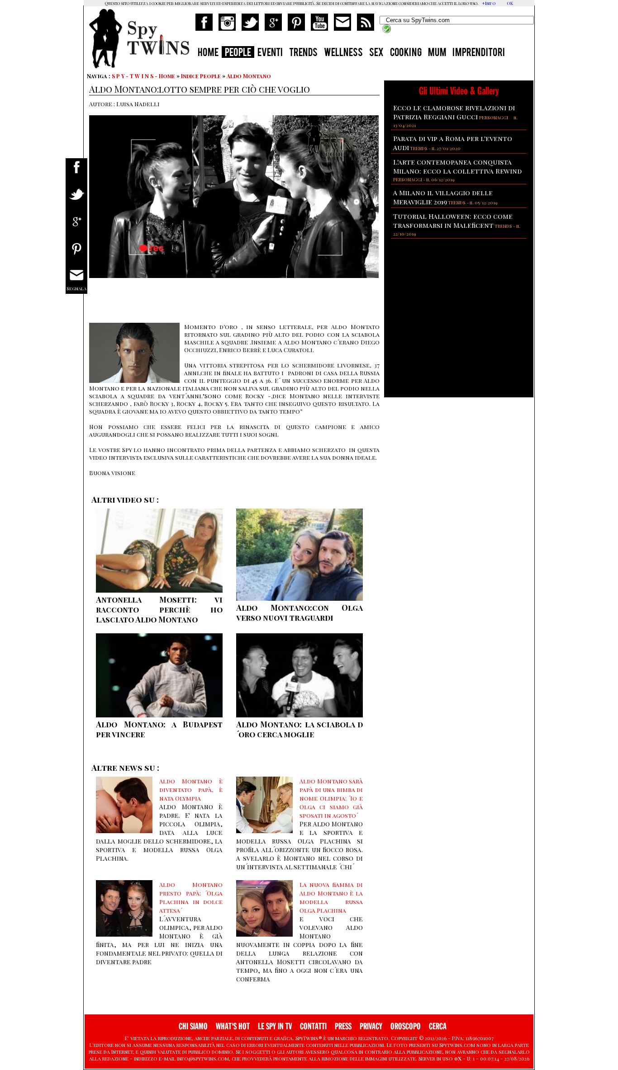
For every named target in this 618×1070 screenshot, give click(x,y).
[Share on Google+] (76, 227)
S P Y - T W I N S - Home (143, 76)
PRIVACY (371, 1026)
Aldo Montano (249, 76)
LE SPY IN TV (275, 1026)
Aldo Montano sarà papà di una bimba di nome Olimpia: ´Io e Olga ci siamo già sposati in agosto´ (331, 798)
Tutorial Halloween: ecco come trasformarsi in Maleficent (453, 221)
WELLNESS (343, 53)
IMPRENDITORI (478, 53)
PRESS (343, 1026)
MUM (437, 53)
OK (510, 3)
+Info (489, 3)
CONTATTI (313, 1026)
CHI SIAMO (193, 1026)
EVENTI (270, 53)
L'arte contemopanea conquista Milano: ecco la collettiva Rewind (457, 166)
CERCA (438, 1026)
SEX (376, 53)
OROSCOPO (405, 1026)
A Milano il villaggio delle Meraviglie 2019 (443, 197)
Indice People (201, 76)
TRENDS (303, 53)
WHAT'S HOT (233, 1026)
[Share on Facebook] (76, 173)
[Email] (76, 281)
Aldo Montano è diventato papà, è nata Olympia (191, 789)
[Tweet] (76, 200)
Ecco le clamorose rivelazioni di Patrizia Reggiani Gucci (454, 112)
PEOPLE (238, 53)
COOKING (406, 53)
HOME (208, 53)
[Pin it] (76, 254)
